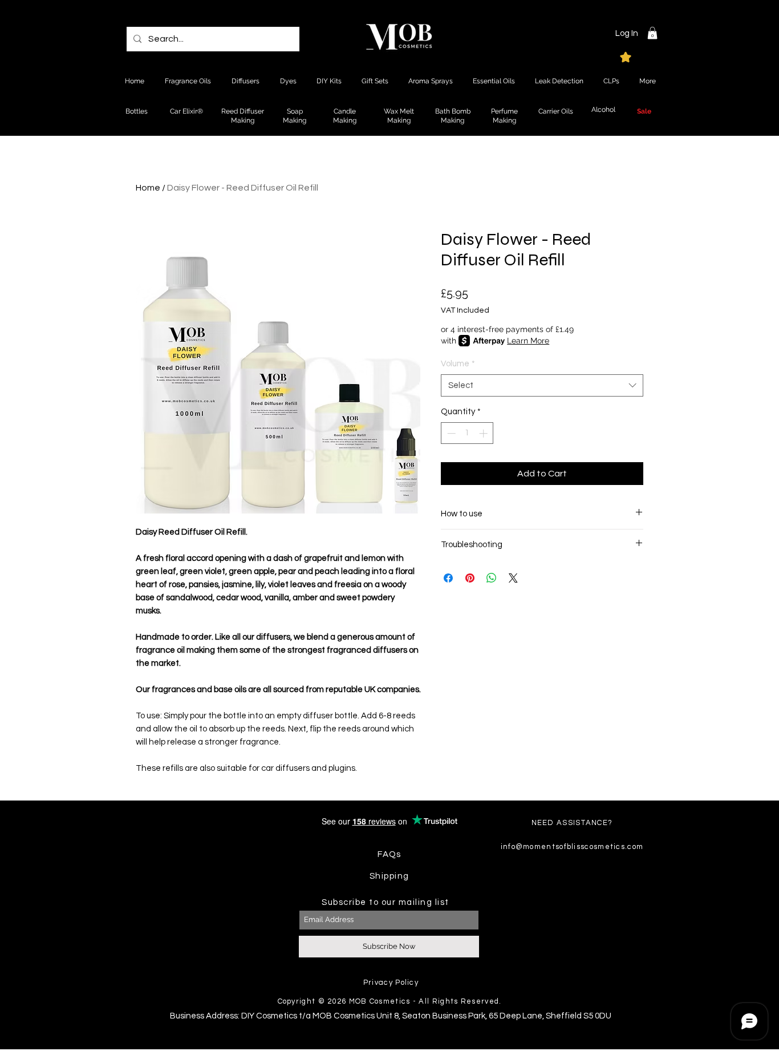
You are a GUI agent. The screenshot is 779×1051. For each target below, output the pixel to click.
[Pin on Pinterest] (470, 578)
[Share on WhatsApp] (491, 578)
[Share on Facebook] (448, 578)
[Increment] (484, 433)
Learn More (528, 340)
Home (148, 187)
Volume (458, 363)
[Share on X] (513, 578)
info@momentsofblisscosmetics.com (572, 847)
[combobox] (542, 385)
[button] (652, 33)
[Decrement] (450, 433)
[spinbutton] (467, 433)
